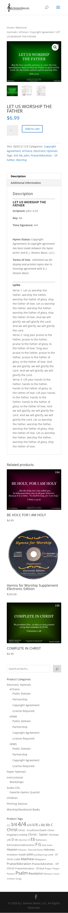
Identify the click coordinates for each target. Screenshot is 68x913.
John (26, 155)
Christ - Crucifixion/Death (32, 830)
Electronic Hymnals (45, 151)
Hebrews (49, 849)
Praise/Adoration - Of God (29, 868)
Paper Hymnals (16, 771)
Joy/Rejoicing (40, 854)
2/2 (8, 825)
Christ (12, 829)
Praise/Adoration (19, 864)
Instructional (15, 777)
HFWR (13, 716)
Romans (48, 873)
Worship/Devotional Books (23, 809)
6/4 (29, 825)
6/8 (35, 824)
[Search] (57, 668)
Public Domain (21, 693)
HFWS (13, 744)
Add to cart (32, 129)
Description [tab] (18, 176)
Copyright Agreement (42, 32)
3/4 (14, 824)
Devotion (23, 839)
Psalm (21, 873)
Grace (49, 845)
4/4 (16, 155)
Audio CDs (13, 788)
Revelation (36, 873)
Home (10, 27)
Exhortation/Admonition (21, 845)
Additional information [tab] (26, 183)
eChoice (23, 32)
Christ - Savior (38, 834)
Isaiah (22, 854)
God (44, 845)
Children (12, 798)
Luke (17, 859)
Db (16, 839)
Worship (21, 160)
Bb (48, 825)
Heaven (12, 849)
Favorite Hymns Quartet (25, 792)
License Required (23, 711)
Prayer (48, 868)
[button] (55, 47)
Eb (33, 839)
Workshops (17, 782)
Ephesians (41, 839)
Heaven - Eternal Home (30, 849)
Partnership (19, 699)
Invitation (12, 854)
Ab (20, 155)
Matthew (27, 859)
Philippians (40, 859)
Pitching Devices (17, 803)
